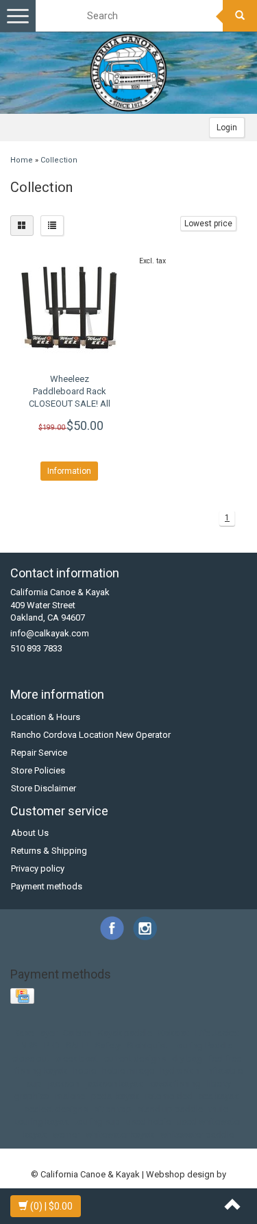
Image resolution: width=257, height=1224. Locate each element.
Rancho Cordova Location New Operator (91, 735)
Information (69, 471)
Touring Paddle (202, 1045)
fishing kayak (41, 1071)
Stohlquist (147, 1045)
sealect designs (56, 1109)
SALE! (77, 1045)
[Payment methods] (23, 997)
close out (30, 1058)
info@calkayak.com (49, 633)
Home (21, 160)
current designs (135, 1058)
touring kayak (42, 1121)
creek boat (77, 1058)
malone (70, 1096)
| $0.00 (51, 1206)
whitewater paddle (197, 1134)
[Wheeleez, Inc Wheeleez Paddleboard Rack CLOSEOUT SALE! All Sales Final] (69, 307)
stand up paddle (170, 1109)
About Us (30, 833)
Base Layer (35, 1033)
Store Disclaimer (43, 788)
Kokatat (173, 1033)
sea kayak (218, 1096)
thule (218, 1109)
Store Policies (38, 770)
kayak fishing (175, 1084)
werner (66, 1134)
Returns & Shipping (49, 850)
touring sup (97, 1121)
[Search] (240, 16)
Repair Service (39, 752)
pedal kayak (115, 1096)
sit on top (113, 1109)
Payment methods (46, 886)
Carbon (77, 1033)
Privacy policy (37, 868)
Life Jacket (217, 1033)
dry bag (187, 1058)
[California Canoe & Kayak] (129, 73)
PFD (52, 1045)
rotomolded (169, 1096)
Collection (58, 160)
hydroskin (179, 1071)
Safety (108, 1045)
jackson (63, 1084)
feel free (224, 1058)
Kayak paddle (125, 1033)
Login (227, 127)
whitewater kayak (120, 1134)
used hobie (148, 1121)
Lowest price (208, 223)
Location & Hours (45, 717)
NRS (29, 1045)
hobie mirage (128, 1071)
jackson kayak (114, 1084)
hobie (84, 1071)
